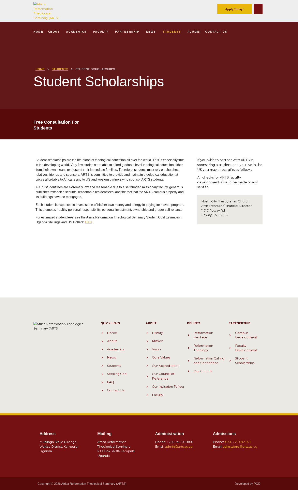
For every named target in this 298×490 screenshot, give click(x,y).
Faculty (101, 31)
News (151, 31)
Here (88, 222)
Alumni (194, 31)
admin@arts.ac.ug (179, 446)
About (54, 31)
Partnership (127, 31)
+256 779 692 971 (238, 442)
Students (172, 31)
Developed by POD (247, 483)
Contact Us (216, 31)
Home (38, 31)
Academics (76, 31)
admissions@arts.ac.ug (240, 446)
